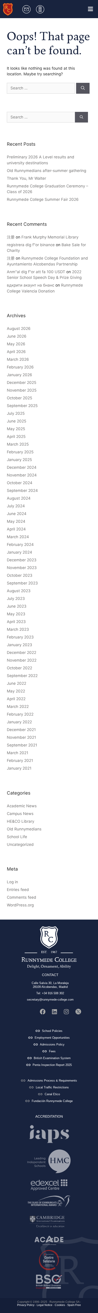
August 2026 (19, 328)
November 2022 (21, 660)
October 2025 (19, 398)
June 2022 (16, 683)
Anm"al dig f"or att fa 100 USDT (36, 272)
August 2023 (19, 591)
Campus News (20, 813)
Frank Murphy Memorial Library (49, 237)
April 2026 (16, 351)
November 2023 (22, 567)
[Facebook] (42, 1011)
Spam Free (74, 1305)
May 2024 (16, 521)
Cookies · (61, 1305)
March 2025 (18, 444)
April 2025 (16, 436)
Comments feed (21, 897)
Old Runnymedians (24, 829)
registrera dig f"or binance (31, 245)
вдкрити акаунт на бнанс (30, 285)
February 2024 (20, 544)
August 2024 (19, 498)
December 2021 (21, 729)
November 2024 (22, 475)
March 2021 (17, 753)
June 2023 (16, 606)
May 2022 (16, 691)
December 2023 (21, 560)
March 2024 (18, 537)
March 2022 (18, 706)
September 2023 (22, 583)
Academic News (22, 806)
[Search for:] (41, 88)
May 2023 (16, 614)
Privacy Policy (25, 1305)
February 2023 (20, 637)
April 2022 (16, 699)
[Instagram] (66, 1011)
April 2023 (16, 621)
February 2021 (20, 760)
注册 (11, 237)
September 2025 (22, 405)
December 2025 (21, 382)
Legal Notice (44, 1305)
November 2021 (21, 737)
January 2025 (19, 459)
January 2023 (19, 645)
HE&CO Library (20, 821)
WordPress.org (20, 905)
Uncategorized (20, 844)
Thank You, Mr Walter (26, 178)
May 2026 (16, 344)
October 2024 (19, 483)
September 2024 (22, 490)
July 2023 (16, 598)
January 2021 (19, 768)
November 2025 (21, 390)
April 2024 (16, 529)
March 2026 (18, 359)
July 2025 (16, 413)
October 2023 (19, 575)
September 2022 (22, 675)
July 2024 (16, 506)
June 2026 (16, 336)
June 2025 (16, 421)
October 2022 (19, 668)
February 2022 (20, 714)
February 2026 (20, 367)
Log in (12, 882)
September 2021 (22, 745)
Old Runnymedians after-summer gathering (46, 170)
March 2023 (18, 629)
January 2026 (19, 375)
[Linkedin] (54, 1011)
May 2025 (16, 429)
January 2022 (19, 722)
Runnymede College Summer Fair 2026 (43, 199)
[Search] (83, 88)
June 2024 (16, 513)
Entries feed (18, 889)
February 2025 (20, 452)
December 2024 (21, 467)
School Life (17, 836)
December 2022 (21, 652)
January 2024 (19, 552)
